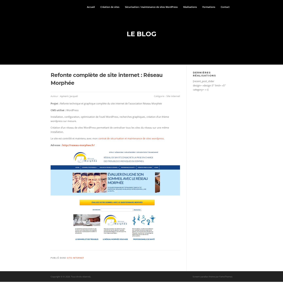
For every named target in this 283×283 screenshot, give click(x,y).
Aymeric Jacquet (69, 96)
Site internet (173, 96)
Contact (225, 7)
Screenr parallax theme (204, 276)
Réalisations (190, 7)
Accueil (91, 7)
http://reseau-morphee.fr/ (78, 145)
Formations (208, 7)
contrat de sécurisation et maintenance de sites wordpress (131, 138)
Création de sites (109, 7)
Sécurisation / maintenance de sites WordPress (151, 7)
